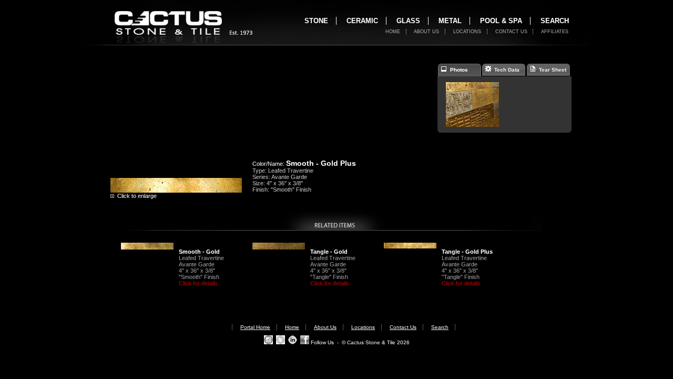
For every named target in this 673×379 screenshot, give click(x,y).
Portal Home (255, 327)
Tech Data (505, 70)
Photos (457, 70)
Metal (450, 21)
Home (392, 31)
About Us (426, 31)
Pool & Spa (501, 21)
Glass (408, 21)
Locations (467, 31)
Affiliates (554, 31)
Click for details (198, 283)
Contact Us (511, 31)
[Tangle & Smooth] (472, 125)
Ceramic (362, 21)
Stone (316, 21)
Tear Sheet (551, 70)
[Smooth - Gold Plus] (176, 190)
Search (555, 21)
